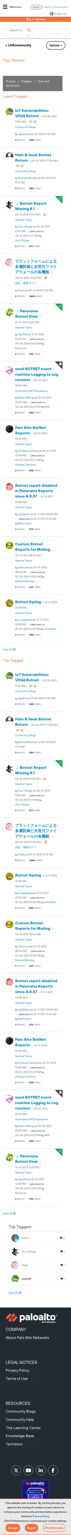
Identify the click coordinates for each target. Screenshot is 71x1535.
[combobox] (20, 30)
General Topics (23, 219)
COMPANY (16, 1329)
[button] (12, 1528)
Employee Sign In (60, 7)
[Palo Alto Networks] (35, 1318)
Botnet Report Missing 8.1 (31, 208)
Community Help (20, 1419)
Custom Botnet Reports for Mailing (34, 549)
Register (36, 7)
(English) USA (61, 14)
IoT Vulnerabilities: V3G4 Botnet (36, 115)
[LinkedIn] (41, 1470)
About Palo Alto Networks (27, 1337)
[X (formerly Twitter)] (16, 1470)
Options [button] (54, 45)
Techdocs (14, 1444)
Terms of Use (17, 1378)
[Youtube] (28, 1470)
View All (7, 649)
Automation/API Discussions (31, 390)
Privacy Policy (41, 1516)
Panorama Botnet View (28, 316)
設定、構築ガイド (25, 283)
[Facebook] (53, 1470)
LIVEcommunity (19, 45)
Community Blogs (25, 126)
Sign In (47, 7)
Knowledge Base (20, 1436)
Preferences (54, 1528)
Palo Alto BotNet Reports (31, 432)
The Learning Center (23, 1427)
